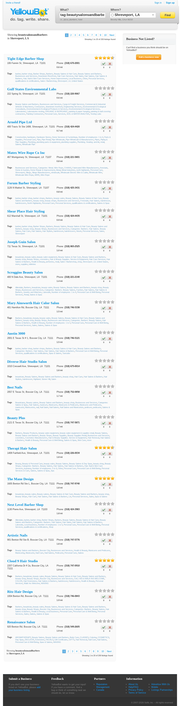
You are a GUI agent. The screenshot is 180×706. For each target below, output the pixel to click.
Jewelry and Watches (32, 292)
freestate (104, 168)
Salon (101, 231)
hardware (31, 137)
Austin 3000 (16, 333)
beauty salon (59, 198)
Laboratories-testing (35, 111)
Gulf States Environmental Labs (31, 89)
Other (85, 78)
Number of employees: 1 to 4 (91, 137)
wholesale (55, 172)
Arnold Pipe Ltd (19, 122)
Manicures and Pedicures (90, 405)
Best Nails (14, 387)
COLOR (18, 581)
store (17, 264)
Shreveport (20, 172)
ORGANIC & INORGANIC (56, 111)
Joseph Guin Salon (21, 242)
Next (112, 35)
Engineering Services (73, 107)
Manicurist (30, 553)
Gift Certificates (61, 640)
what (63, 9)
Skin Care (82, 440)
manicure (44, 405)
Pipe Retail (46, 140)
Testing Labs (95, 114)
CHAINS (67, 168)
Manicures (53, 405)
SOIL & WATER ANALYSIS (78, 114)
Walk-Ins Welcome (32, 583)
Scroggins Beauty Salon (25, 272)
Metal (58, 170)
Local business (30, 525)
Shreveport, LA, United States (70, 81)
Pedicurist (59, 553)
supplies (24, 264)
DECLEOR (29, 640)
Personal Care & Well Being (89, 292)
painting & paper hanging (79, 111)
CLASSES (84, 637)
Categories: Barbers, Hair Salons (29, 351)
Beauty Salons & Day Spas (80, 464)
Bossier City (45, 550)
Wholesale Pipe (28, 144)
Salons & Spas (103, 203)
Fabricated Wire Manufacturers (85, 168)
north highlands (82, 170)
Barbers (49, 74)
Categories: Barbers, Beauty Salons (60, 290)
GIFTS (72, 640)
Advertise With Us (160, 684)
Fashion (79, 290)
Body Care (74, 637)
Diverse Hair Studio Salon (27, 361)
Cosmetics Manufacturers (36, 438)
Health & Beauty (38, 262)
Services (62, 114)
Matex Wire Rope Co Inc (26, 153)
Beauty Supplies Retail (77, 435)
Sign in (158, 2)
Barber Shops (39, 74)
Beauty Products (30, 433)
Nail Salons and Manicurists (71, 407)
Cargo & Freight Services (73, 104)
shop (80, 262)
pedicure (88, 407)
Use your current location (112, 15)
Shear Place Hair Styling (26, 211)
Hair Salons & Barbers (64, 351)
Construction (20, 137)
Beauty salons (32, 402)
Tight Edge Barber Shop (25, 59)
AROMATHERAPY (23, 637)
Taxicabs (66, 353)
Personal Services (96, 78)
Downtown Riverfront (47, 76)
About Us (133, 684)
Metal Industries (68, 170)
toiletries (32, 264)
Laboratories (20, 111)
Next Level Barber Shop (25, 505)
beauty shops (50, 201)
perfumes (50, 262)
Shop (51, 527)
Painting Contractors (35, 114)
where (115, 9)
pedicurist (97, 407)
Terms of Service (137, 692)
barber (18, 74)
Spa (52, 471)
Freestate (84, 201)
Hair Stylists (47, 231)
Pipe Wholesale (58, 140)
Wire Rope (45, 175)
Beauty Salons (72, 198)
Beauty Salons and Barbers (89, 74)
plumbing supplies (68, 142)
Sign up (170, 2)
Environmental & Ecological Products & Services (47, 109)
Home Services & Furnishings (65, 137)
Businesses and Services (26, 76)
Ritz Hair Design (20, 592)
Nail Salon (44, 407)
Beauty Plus (16, 418)
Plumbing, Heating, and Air (88, 142)
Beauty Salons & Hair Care (65, 74)
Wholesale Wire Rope (24, 175)
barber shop (27, 74)
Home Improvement (59, 78)
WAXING (45, 583)
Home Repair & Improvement (42, 170)
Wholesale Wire (95, 172)
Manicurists (30, 407)
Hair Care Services (65, 76)
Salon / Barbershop (48, 81)
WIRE (37, 175)
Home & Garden (22, 170)
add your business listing (24, 688)
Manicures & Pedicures (69, 405)
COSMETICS (103, 637)
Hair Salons (89, 76)
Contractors (39, 107)
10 (105, 35)
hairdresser (105, 201)
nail (37, 407)
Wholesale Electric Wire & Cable (74, 172)
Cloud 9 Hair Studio (22, 561)
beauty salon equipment (47, 257)
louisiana (27, 468)
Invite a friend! (13, 2)
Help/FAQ (133, 687)
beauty (35, 318)
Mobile (154, 687)
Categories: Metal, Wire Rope (50, 168)
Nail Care (39, 553)
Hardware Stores (43, 137)
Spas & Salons (55, 353)
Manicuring (20, 553)
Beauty (18, 464)
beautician (19, 257)
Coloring (93, 637)
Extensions (40, 640)
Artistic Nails (17, 535)
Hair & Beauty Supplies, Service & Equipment (69, 259)
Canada (100, 690)
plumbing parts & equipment (48, 142)
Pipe (39, 140)
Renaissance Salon (21, 622)
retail (102, 142)
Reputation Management (103, 685)
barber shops (39, 198)
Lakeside (46, 292)
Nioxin (79, 231)
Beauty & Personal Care (32, 464)
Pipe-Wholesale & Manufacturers (80, 140)
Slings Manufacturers (41, 172)
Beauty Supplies (59, 435)
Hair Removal (93, 438)
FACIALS (49, 640)
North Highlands (34, 203)
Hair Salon (79, 76)
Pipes (97, 140)
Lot (70, 496)
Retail (26, 295)
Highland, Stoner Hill (41, 379)
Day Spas (19, 640)
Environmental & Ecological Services (84, 109)
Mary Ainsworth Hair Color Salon (33, 303)
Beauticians (20, 402)
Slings (28, 172)
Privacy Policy (135, 690)
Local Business (75, 78)
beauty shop (38, 201)
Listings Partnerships (162, 690)
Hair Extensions (30, 581)
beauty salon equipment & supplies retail (77, 433)
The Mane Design (20, 479)
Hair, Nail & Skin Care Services (36, 78)
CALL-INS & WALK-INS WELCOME (89, 579)
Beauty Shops (41, 229)
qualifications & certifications (27, 81)
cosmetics (44, 259)
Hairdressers (74, 581)
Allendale (19, 287)
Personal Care (51, 114)
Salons (18, 144)
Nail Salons (54, 407)
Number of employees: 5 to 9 (44, 468)
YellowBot (29, 15)
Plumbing (32, 142)
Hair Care (26, 231)
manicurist (19, 407)
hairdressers (20, 203)
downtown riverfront (54, 107)
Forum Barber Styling (24, 183)
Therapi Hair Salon (22, 448)
